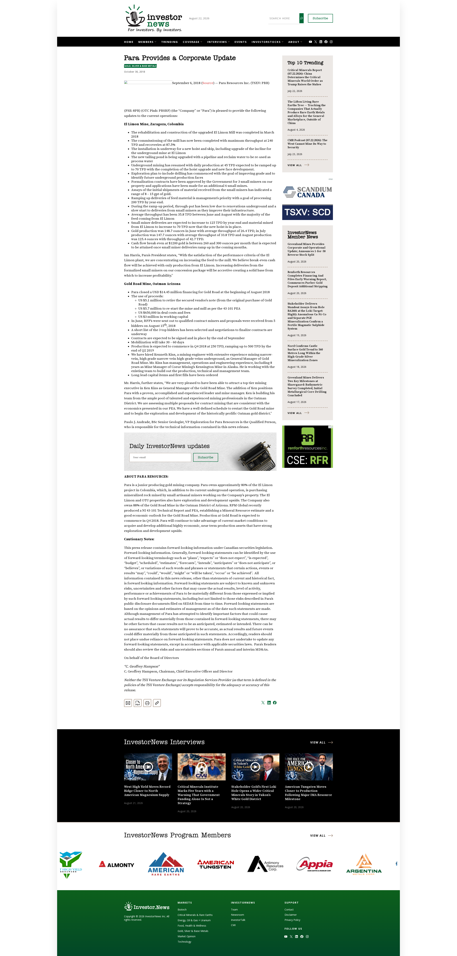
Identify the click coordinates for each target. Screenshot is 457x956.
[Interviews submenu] (229, 41)
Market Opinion (186, 936)
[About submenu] (301, 41)
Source (207, 83)
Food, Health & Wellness (192, 925)
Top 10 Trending (305, 63)
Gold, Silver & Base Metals (140, 65)
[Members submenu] (155, 41)
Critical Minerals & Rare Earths (195, 915)
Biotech (182, 909)
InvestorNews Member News (303, 235)
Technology (184, 941)
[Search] (301, 18)
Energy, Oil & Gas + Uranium (194, 920)
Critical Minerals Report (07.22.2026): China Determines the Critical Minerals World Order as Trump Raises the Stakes (305, 77)
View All (295, 165)
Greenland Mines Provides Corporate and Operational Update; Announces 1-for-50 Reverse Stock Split (306, 249)
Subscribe (320, 18)
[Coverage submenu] (201, 41)
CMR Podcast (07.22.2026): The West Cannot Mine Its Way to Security (307, 143)
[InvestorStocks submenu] (282, 41)
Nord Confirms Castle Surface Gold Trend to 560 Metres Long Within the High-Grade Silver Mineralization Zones (305, 353)
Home (129, 42)
